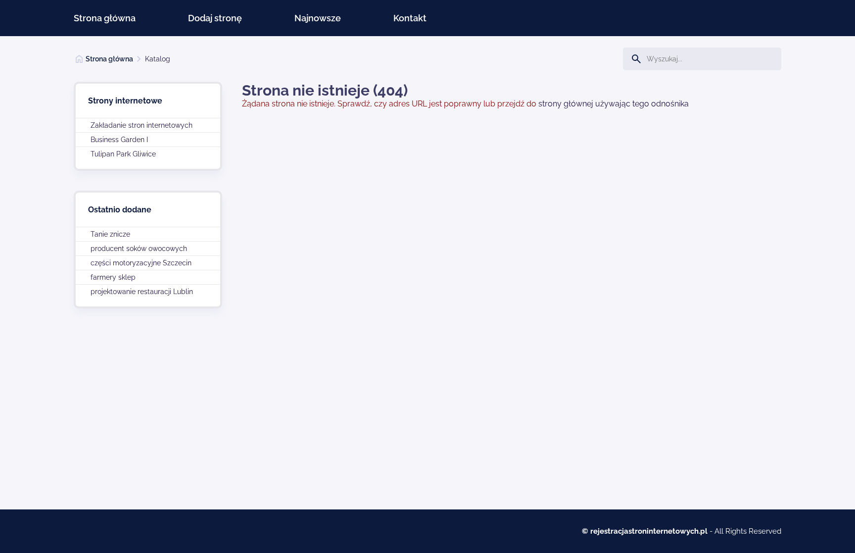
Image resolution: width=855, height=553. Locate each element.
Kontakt (410, 18)
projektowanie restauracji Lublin (142, 292)
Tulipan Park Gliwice (123, 154)
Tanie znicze (110, 234)
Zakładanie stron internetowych (141, 125)
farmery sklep (113, 277)
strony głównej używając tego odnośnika (613, 103)
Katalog (157, 59)
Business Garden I (119, 140)
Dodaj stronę (215, 18)
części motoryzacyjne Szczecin (141, 263)
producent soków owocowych (139, 248)
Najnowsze (317, 18)
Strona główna (105, 18)
